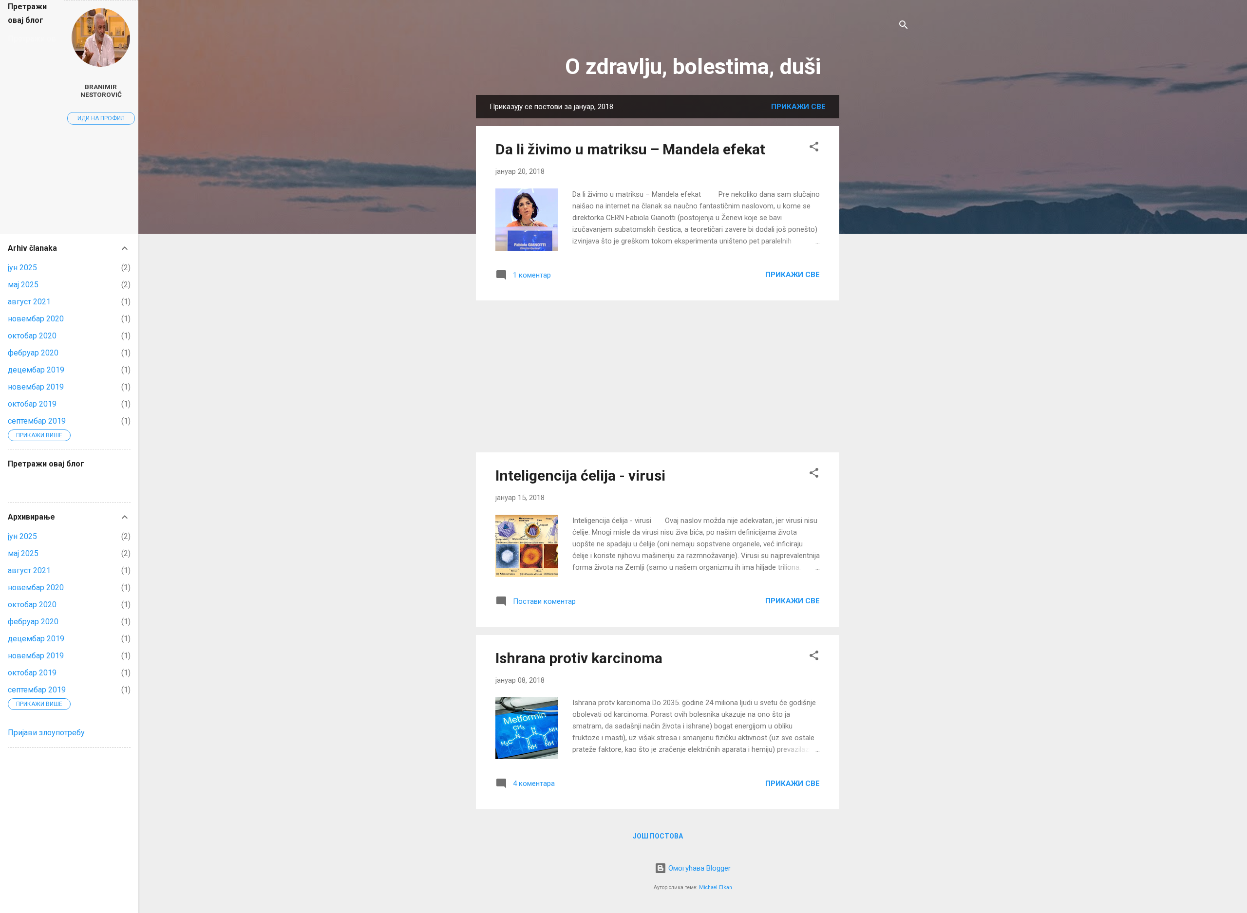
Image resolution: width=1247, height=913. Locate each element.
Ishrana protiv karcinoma (578, 658)
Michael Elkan (715, 887)
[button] (814, 148)
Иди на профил (101, 118)
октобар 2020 (32, 335)
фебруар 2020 (33, 352)
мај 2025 (23, 284)
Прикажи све (798, 106)
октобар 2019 (32, 404)
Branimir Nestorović (101, 90)
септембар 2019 (37, 421)
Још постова (658, 836)
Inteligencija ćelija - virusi (580, 475)
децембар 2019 (36, 369)
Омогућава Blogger (698, 868)
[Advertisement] (878, 241)
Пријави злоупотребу (46, 732)
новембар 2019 (36, 386)
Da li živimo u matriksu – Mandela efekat (630, 149)
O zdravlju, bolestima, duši (693, 66)
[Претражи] (903, 26)
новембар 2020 (36, 318)
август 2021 (29, 301)
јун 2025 (22, 267)
